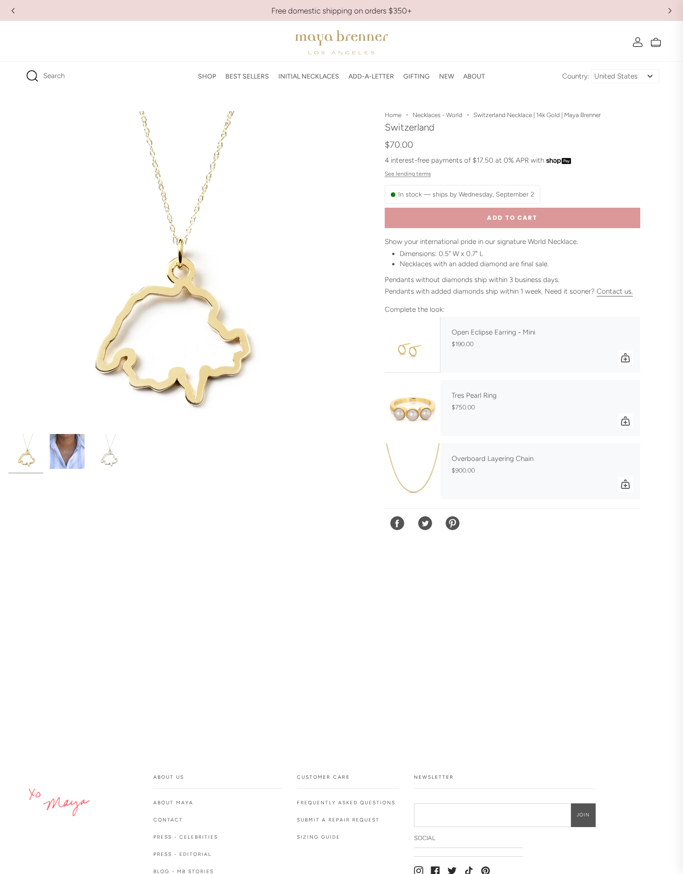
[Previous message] (13, 10)
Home (393, 114)
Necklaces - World (437, 114)
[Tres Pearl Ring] (412, 408)
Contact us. (615, 291)
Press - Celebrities (185, 837)
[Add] (625, 357)
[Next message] (670, 10)
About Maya (173, 803)
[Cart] (656, 42)
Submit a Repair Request (338, 820)
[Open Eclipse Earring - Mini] (412, 345)
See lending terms (408, 174)
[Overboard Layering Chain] (412, 471)
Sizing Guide (318, 837)
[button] (207, 76)
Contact (168, 820)
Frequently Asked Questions (346, 803)
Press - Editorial (182, 854)
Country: (576, 76)
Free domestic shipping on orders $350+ (341, 10)
